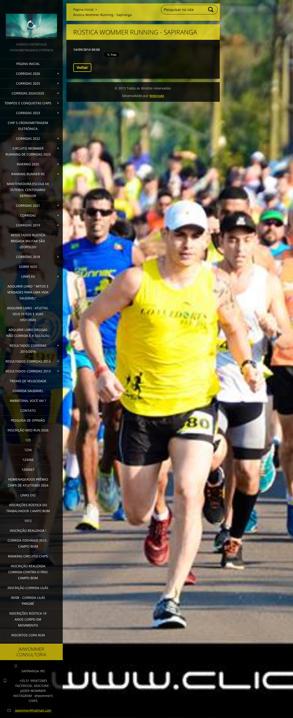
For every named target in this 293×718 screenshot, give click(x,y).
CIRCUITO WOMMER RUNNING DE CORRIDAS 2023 (28, 151)
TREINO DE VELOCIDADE (28, 381)
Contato (28, 410)
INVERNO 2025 (28, 164)
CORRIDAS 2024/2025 (28, 93)
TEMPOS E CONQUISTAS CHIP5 (28, 103)
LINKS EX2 (28, 495)
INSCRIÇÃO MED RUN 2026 (28, 430)
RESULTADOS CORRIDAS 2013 (28, 371)
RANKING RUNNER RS (28, 174)
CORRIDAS (28, 215)
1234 (28, 450)
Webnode (156, 96)
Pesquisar (211, 9)
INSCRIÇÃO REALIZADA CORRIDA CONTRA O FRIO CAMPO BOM (28, 572)
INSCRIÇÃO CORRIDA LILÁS (28, 588)
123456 (27, 459)
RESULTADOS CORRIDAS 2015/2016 (28, 348)
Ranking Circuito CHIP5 (28, 556)
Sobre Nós (28, 266)
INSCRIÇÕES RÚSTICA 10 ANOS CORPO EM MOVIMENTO (27, 619)
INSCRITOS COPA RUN (28, 635)
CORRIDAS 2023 (28, 113)
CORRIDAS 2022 (28, 138)
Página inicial (28, 64)
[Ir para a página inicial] (31, 21)
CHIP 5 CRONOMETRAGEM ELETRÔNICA (28, 126)
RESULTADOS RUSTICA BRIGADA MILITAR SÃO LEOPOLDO (28, 241)
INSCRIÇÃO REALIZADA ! (28, 530)
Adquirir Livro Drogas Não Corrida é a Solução (28, 333)
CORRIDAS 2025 (28, 83)
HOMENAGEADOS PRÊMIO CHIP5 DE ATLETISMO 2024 (28, 482)
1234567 (28, 469)
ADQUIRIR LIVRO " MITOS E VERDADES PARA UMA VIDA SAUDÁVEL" (28, 292)
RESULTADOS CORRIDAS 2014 (28, 361)
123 (28, 440)
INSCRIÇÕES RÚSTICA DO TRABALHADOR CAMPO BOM (28, 508)
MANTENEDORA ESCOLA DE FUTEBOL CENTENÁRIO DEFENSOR (28, 190)
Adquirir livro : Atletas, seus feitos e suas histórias (28, 314)
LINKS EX (28, 276)
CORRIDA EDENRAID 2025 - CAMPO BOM (28, 543)
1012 (28, 521)
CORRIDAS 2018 (28, 257)
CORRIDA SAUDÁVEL (28, 391)
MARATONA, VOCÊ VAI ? (28, 400)
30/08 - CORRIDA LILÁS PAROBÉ (28, 600)
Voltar (82, 67)
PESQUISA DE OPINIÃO (28, 420)
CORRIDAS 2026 (28, 73)
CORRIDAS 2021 (28, 205)
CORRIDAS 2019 (28, 225)
